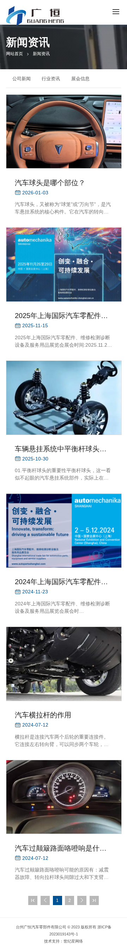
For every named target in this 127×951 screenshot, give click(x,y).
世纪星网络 (73, 941)
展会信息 (80, 78)
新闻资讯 (41, 53)
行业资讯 (51, 78)
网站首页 (14, 53)
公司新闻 (21, 78)
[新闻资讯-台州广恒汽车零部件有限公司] (35, 16)
